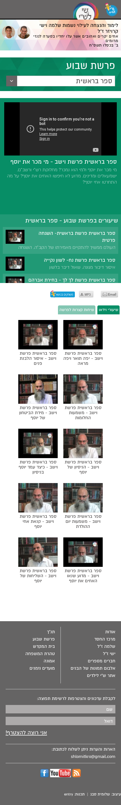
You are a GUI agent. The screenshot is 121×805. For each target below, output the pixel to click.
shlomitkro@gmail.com (93, 756)
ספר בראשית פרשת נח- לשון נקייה (79, 260)
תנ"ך (51, 632)
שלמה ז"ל (106, 646)
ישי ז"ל (109, 653)
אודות (110, 632)
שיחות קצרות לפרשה (76, 309)
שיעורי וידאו (108, 309)
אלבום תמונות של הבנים (93, 668)
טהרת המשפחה (40, 653)
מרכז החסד (104, 639)
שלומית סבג (100, 794)
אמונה (49, 661)
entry (68, 794)
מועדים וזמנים (42, 668)
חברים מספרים (101, 661)
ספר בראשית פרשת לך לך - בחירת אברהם (71, 280)
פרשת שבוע (44, 639)
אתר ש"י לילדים (101, 675)
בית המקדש (44, 646)
